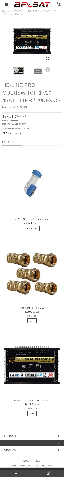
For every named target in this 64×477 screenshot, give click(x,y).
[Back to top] (16, 473)
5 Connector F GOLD (33, 308)
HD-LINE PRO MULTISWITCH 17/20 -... (33, 400)
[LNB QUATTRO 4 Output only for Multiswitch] (32, 184)
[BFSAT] (32, 4)
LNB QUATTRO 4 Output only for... (34, 219)
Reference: (7, 107)
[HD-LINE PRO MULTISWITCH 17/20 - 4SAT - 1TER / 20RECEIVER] (32, 365)
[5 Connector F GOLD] (32, 273)
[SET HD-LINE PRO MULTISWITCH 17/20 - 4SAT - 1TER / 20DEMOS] (47, 58)
